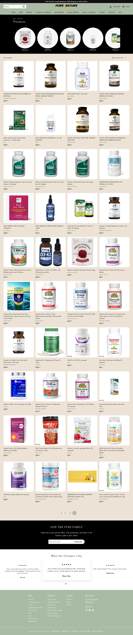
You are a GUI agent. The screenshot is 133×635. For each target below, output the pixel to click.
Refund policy (32, 621)
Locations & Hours (34, 602)
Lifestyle (111, 12)
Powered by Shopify (97, 631)
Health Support (73, 12)
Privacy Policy (75, 631)
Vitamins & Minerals (43, 12)
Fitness (102, 12)
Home (13, 12)
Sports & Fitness (52, 613)
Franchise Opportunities (35, 608)
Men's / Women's (89, 12)
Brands (29, 12)
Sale (120, 12)
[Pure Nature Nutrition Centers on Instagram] (86, 610)
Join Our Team (32, 610)
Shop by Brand (52, 599)
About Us (31, 599)
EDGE (21, 12)
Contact (30, 605)
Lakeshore (69, 599)
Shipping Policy (55, 631)
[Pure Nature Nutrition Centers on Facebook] (90, 610)
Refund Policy (66, 631)
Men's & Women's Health (55, 610)
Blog (29, 616)
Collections (20, 18)
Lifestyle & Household (54, 616)
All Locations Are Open (66, 1)
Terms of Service (33, 618)
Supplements (59, 12)
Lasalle (68, 602)
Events (30, 613)
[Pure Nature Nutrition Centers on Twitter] (93, 610)
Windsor (69, 605)
